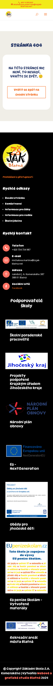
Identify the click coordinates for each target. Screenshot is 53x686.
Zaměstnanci (13, 203)
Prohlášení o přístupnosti (18, 177)
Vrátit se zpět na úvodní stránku (26, 92)
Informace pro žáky (17, 209)
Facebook (17, 288)
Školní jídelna (13, 221)
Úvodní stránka (15, 198)
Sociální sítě (21, 283)
